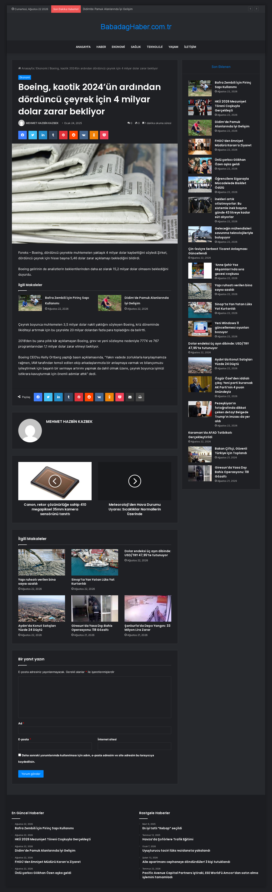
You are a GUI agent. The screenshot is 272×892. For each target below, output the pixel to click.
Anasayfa (83, 46)
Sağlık (136, 46)
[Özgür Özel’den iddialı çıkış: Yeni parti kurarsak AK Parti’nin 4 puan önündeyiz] (200, 384)
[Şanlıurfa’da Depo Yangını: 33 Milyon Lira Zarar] (148, 608)
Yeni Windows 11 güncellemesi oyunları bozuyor (232, 327)
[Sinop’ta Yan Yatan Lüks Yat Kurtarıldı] (94, 562)
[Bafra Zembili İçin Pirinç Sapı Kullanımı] (30, 303)
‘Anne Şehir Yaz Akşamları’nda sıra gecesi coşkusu (229, 269)
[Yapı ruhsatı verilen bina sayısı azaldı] (41, 562)
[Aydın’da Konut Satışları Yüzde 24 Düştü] (41, 608)
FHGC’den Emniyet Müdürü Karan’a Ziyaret (233, 143)
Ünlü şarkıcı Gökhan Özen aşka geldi (230, 162)
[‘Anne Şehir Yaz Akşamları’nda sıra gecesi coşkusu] (200, 271)
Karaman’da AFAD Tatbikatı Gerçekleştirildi (210, 434)
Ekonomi (118, 46)
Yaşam (173, 46)
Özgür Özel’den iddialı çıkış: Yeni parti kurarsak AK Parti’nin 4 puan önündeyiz (234, 385)
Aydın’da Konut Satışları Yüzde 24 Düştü (37, 628)
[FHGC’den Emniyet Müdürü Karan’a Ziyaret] (200, 147)
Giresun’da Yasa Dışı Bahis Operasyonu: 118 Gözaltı (91, 628)
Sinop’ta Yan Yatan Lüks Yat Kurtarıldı (93, 581)
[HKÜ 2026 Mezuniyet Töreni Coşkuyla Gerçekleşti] (200, 107)
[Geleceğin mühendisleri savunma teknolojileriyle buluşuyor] (200, 234)
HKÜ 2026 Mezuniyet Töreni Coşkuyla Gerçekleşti (230, 106)
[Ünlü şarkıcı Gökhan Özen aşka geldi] (200, 166)
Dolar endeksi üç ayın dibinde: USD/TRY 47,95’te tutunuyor (148, 553)
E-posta (24, 739)
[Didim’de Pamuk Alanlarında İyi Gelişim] (109, 303)
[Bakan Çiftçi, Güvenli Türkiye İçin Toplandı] (200, 454)
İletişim (190, 46)
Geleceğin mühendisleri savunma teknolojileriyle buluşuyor (234, 232)
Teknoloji (155, 46)
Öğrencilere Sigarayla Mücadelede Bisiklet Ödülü (232, 183)
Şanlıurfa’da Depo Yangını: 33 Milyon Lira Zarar (147, 628)
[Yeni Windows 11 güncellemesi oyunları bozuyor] (200, 329)
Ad (21, 723)
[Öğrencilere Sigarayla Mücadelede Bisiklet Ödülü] (200, 184)
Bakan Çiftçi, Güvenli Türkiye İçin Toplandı (231, 450)
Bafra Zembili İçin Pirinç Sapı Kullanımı (233, 84)
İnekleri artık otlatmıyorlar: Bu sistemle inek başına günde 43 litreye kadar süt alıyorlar (232, 208)
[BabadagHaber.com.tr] (136, 26)
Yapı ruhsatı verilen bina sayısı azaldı (37, 581)
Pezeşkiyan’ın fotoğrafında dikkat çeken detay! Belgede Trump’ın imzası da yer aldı (232, 412)
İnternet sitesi (107, 739)
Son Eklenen (221, 67)
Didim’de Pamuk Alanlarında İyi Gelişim (108, 9)
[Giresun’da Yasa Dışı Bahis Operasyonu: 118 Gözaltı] (94, 608)
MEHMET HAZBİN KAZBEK (42, 123)
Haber (101, 46)
